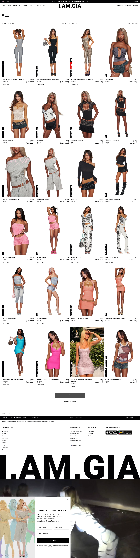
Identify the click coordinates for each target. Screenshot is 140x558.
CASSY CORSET (8, 141)
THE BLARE (16, 5)
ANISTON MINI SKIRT (112, 141)
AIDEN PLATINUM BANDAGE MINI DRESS (82, 380)
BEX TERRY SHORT (43, 199)
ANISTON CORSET (77, 141)
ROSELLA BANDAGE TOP (79, 319)
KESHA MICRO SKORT (112, 199)
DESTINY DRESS (110, 443)
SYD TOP (40, 141)
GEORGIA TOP (41, 443)
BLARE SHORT (42, 257)
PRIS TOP (74, 199)
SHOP (3, 5)
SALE (44, 5)
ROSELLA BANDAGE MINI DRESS (13, 380)
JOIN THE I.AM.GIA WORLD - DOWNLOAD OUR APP (70, 1)
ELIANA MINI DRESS (77, 504)
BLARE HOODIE (76, 257)
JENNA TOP (109, 80)
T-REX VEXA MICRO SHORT (12, 443)
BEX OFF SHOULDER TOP (11, 199)
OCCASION (37, 5)
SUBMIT (53, 541)
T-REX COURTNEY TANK (113, 504)
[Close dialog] (67, 499)
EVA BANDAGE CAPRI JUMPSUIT (13, 80)
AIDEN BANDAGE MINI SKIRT (115, 319)
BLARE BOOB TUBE (9, 257)
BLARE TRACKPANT (111, 257)
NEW (9, 5)
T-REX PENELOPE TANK (113, 380)
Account (135, 1)
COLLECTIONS (27, 5)
